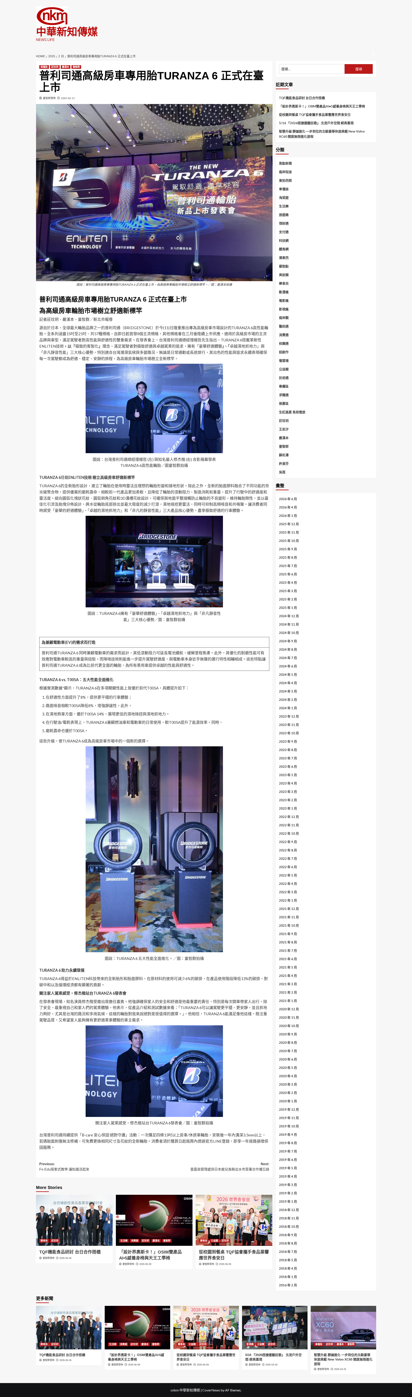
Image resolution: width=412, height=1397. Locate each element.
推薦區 (284, 403)
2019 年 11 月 (289, 1118)
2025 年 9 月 (288, 549)
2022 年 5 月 (288, 875)
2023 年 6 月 (288, 766)
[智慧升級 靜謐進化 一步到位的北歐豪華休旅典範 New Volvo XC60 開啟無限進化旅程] (343, 1327)
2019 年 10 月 (289, 1126)
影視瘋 (284, 309)
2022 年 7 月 (288, 858)
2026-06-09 (145, 1264)
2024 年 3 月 (288, 691)
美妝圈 (284, 275)
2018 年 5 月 (288, 1260)
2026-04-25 (340, 1369)
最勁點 (284, 266)
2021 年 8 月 (288, 942)
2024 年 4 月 (288, 683)
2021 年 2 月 (288, 992)
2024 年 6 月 (288, 666)
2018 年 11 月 (289, 1218)
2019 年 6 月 (288, 1160)
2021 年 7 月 (288, 950)
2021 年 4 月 (288, 976)
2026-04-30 (271, 1364)
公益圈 (214, 1240)
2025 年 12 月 (289, 524)
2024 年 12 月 (289, 616)
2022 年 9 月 (288, 842)
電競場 (284, 360)
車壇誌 (44, 67)
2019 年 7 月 (288, 1151)
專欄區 (284, 386)
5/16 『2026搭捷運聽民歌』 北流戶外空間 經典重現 (316, 123)
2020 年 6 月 (288, 1059)
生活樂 (123, 1240)
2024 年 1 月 (288, 708)
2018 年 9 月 (288, 1235)
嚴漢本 (65, 67)
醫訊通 (284, 326)
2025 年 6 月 (288, 574)
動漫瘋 (284, 292)
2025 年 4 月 (288, 582)
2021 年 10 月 (289, 925)
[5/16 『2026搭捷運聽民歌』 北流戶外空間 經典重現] (274, 1327)
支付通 (284, 232)
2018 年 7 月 (288, 1252)
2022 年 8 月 (288, 850)
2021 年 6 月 (288, 959)
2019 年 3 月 (288, 1185)
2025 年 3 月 (288, 591)
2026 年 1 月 (288, 515)
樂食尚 (44, 1240)
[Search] (373, 54)
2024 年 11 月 (289, 624)
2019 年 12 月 (289, 1109)
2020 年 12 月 (289, 1009)
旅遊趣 (284, 215)
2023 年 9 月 (288, 741)
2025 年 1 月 (288, 607)
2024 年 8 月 (288, 649)
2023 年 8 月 (288, 750)
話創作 (284, 352)
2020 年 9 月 (288, 1034)
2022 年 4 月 (288, 884)
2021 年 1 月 (288, 1001)
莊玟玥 (54, 67)
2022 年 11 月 (289, 825)
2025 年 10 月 (289, 541)
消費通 (134, 1240)
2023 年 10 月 (289, 733)
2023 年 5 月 (288, 775)
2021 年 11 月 (289, 917)
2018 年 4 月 (288, 1268)
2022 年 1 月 (288, 900)
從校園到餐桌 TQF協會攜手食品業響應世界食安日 (315, 114)
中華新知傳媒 (67, 32)
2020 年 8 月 (288, 1042)
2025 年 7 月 (288, 566)
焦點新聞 (285, 163)
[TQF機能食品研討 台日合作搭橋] (74, 1220)
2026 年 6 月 (288, 499)
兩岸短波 (285, 172)
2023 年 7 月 (288, 758)
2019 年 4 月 (288, 1176)
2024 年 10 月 (289, 633)
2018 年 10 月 (289, 1226)
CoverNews (211, 1390)
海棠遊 (284, 197)
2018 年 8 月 (288, 1243)
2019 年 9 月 (288, 1134)
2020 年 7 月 (288, 1051)
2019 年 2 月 (288, 1193)
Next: (229, 1166)
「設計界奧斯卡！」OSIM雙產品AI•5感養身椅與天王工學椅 (322, 106)
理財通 (284, 223)
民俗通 (284, 378)
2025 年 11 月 (289, 532)
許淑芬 (284, 463)
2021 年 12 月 (289, 909)
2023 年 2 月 (288, 800)
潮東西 (284, 257)
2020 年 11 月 (289, 1017)
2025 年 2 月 (288, 599)
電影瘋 (284, 300)
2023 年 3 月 (288, 792)
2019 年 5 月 (288, 1168)
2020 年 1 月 (288, 1101)
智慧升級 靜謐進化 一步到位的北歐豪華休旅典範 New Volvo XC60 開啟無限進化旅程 (322, 133)
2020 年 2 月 (288, 1093)
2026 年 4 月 (288, 507)
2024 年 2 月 (288, 700)
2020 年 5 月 (288, 1068)
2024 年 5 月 (288, 674)
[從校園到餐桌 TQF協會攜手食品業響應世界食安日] (234, 1220)
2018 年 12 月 (289, 1210)
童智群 (76, 67)
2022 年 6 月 (288, 867)
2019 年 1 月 (288, 1201)
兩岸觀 (284, 318)
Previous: (64, 1166)
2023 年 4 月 (288, 783)
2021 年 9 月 (288, 934)
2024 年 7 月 (288, 658)
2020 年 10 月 (289, 1026)
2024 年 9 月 (288, 641)
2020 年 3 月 (288, 1084)
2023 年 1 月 (288, 808)
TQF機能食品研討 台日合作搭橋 (70, 1252)
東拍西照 (285, 180)
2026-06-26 (65, 1258)
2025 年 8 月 (288, 557)
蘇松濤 (284, 455)
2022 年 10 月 (289, 833)
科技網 (284, 240)
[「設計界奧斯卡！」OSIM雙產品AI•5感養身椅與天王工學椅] (154, 1220)
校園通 (284, 343)
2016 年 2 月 (288, 1285)
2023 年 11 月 (289, 725)
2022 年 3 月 (288, 892)
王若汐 (284, 429)
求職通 (284, 395)
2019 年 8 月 (288, 1143)
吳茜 (282, 472)
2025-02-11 (68, 98)
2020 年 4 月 (288, 1076)
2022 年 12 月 (289, 817)
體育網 (284, 249)
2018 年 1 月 (288, 1277)
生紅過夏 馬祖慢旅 (292, 412)
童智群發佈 (49, 98)
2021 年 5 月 (288, 967)
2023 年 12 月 (289, 716)
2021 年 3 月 (288, 984)
